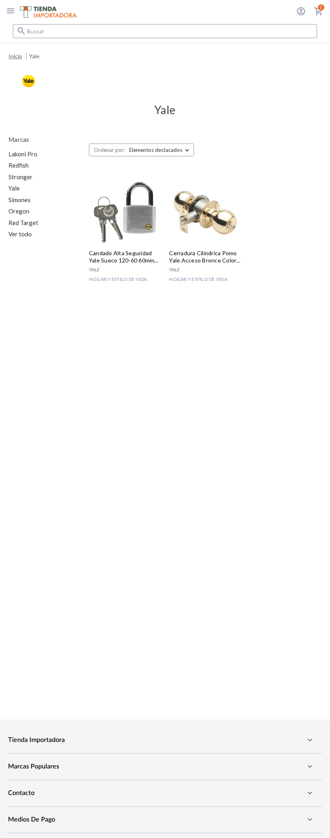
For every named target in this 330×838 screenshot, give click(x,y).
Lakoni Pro (22, 154)
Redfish (18, 165)
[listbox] (161, 150)
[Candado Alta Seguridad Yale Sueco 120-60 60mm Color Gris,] (125, 212)
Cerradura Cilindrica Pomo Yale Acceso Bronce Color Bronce (203, 257)
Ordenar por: (109, 150)
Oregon (18, 211)
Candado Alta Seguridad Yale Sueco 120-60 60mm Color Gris (122, 257)
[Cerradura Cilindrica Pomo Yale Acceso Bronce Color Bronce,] (205, 212)
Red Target (23, 222)
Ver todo (20, 234)
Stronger (20, 176)
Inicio (15, 56)
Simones (19, 199)
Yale (34, 56)
